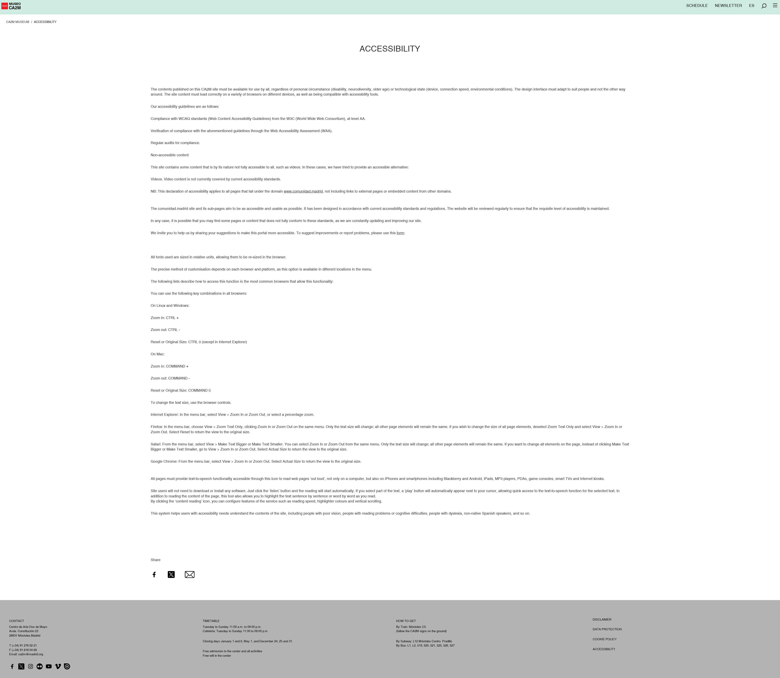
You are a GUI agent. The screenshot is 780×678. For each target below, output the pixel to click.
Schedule (697, 5)
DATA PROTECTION (607, 629)
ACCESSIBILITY (604, 649)
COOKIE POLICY (605, 639)
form (400, 233)
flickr (40, 666)
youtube (49, 666)
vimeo (58, 666)
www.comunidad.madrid (303, 191)
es (751, 5)
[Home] (28, 7)
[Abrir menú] (764, 6)
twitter (21, 666)
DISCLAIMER (602, 619)
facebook (12, 666)
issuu (67, 666)
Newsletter (728, 5)
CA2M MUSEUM (17, 22)
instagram (31, 666)
